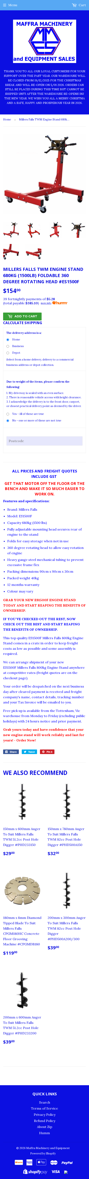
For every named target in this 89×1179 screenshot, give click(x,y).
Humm (44, 1133)
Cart (82, 5)
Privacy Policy (44, 1114)
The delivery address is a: (24, 333)
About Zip (44, 1127)
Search (44, 1102)
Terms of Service (44, 1108)
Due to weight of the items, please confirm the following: (38, 384)
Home (7, 119)
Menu (12, 5)
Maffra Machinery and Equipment (48, 1148)
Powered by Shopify (43, 1153)
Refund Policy (44, 1121)
